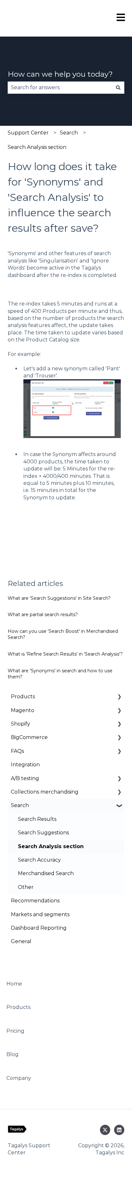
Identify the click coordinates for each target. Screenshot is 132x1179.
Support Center (28, 133)
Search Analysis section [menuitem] (51, 846)
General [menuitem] (21, 941)
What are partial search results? (43, 614)
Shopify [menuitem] (20, 724)
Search (69, 133)
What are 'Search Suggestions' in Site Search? (59, 598)
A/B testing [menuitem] (25, 778)
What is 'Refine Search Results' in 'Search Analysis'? (65, 654)
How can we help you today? (60, 74)
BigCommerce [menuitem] (29, 737)
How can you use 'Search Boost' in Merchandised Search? (63, 634)
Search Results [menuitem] (37, 819)
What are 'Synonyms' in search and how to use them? (60, 674)
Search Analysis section (37, 147)
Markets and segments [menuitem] (40, 914)
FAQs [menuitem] (17, 751)
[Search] (118, 88)
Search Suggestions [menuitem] (43, 833)
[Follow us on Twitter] (105, 1130)
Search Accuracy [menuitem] (39, 860)
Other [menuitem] (26, 887)
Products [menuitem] (23, 696)
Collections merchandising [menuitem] (44, 792)
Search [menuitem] (20, 805)
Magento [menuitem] (22, 710)
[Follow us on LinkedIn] (119, 1130)
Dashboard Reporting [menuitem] (39, 928)
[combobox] (60, 88)
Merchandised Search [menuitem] (46, 873)
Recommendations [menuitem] (35, 901)
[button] (119, 697)
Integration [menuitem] (25, 765)
